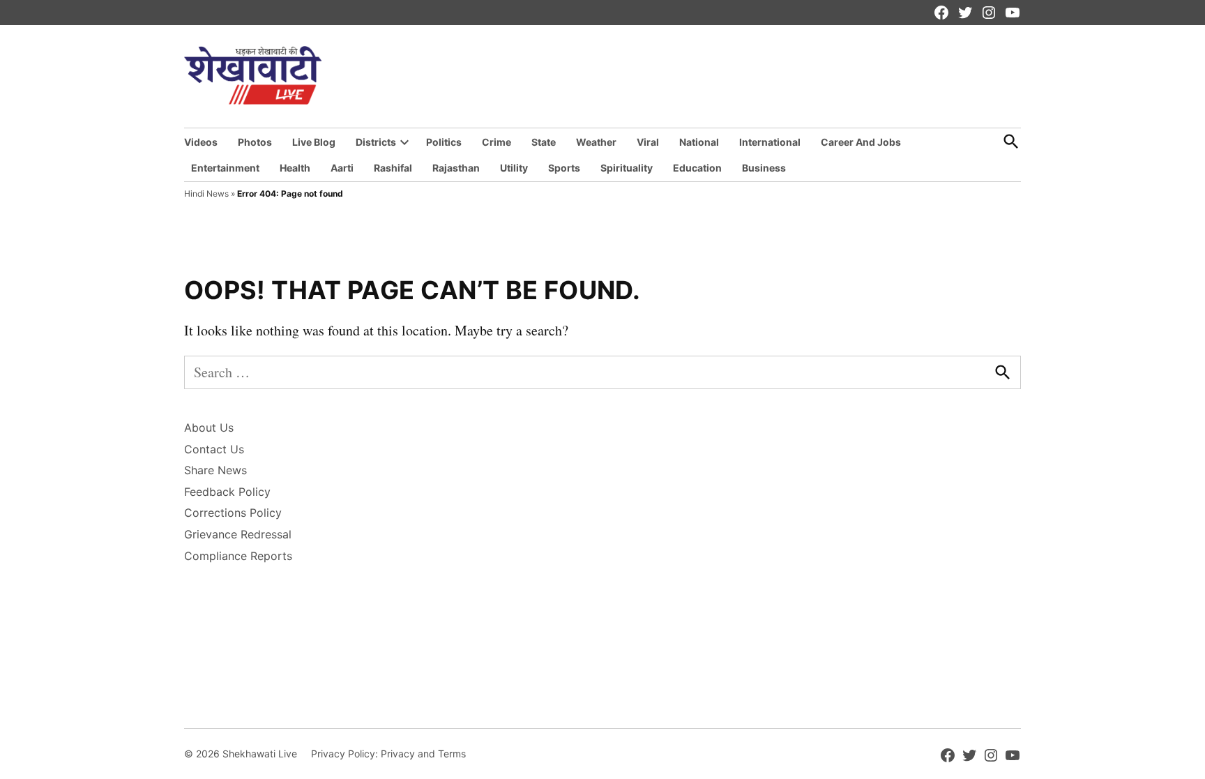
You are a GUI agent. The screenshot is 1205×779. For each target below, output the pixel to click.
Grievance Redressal (237, 534)
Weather (596, 142)
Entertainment (225, 168)
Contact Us (214, 449)
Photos (255, 142)
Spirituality (626, 168)
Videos (201, 142)
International (770, 142)
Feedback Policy (227, 492)
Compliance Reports (238, 556)
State (543, 142)
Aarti (342, 168)
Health (295, 168)
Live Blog (313, 142)
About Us (209, 427)
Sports (564, 168)
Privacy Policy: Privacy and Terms (388, 753)
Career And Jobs (861, 142)
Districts (376, 142)
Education (697, 168)
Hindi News (206, 193)
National (699, 142)
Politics (444, 142)
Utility (514, 168)
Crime (496, 142)
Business (764, 168)
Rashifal (393, 168)
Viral (648, 142)
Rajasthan (456, 168)
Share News (215, 470)
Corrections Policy (233, 513)
